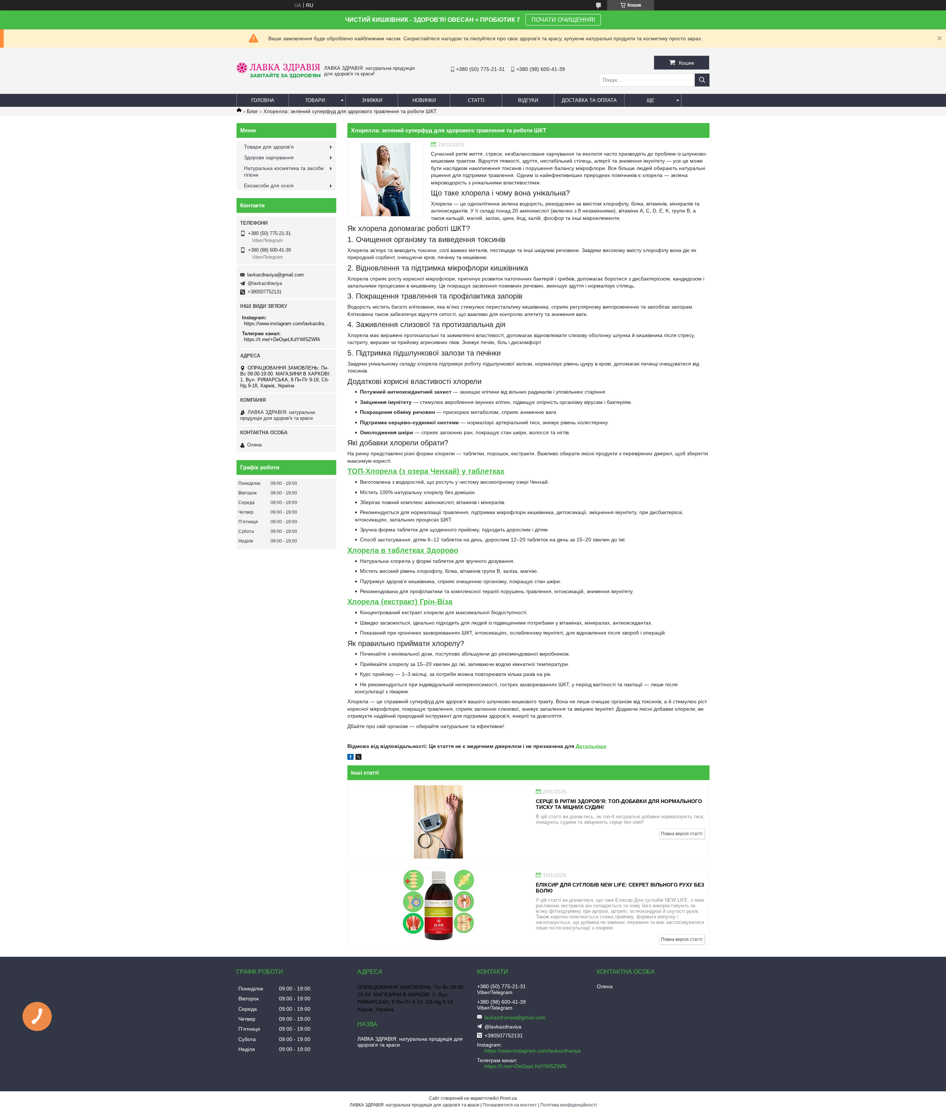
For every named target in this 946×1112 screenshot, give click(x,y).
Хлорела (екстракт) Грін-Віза (399, 602)
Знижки (372, 100)
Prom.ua (508, 1098)
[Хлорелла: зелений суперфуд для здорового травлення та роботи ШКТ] (385, 180)
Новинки (424, 100)
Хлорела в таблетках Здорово (402, 550)
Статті (476, 100)
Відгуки (528, 100)
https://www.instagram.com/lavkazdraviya (287, 323)
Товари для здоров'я (269, 147)
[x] (358, 758)
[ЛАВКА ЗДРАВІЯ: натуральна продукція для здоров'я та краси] (278, 76)
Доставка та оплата (589, 100)
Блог (252, 111)
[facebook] (350, 758)
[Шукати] (702, 80)
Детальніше (590, 746)
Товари (315, 100)
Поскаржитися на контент (510, 1105)
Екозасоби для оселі (268, 185)
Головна (262, 100)
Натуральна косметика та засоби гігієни (284, 171)
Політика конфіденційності (568, 1105)
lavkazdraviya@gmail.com (275, 275)
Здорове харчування (269, 157)
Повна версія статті (681, 833)
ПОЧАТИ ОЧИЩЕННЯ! (563, 20)
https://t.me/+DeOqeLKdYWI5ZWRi (282, 339)
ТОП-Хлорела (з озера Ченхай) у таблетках (425, 471)
